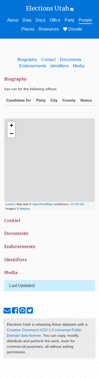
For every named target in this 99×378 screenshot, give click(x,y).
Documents (70, 59)
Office (55, 20)
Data (26, 20)
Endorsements (32, 66)
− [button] (11, 133)
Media (78, 66)
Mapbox (25, 208)
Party (69, 20)
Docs (40, 20)
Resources (49, 29)
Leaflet (10, 204)
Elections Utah (48, 8)
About (12, 20)
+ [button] (11, 125)
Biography (27, 59)
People (85, 20)
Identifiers (59, 66)
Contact (48, 59)
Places (27, 29)
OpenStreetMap (42, 204)
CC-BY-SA (77, 204)
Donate (74, 29)
